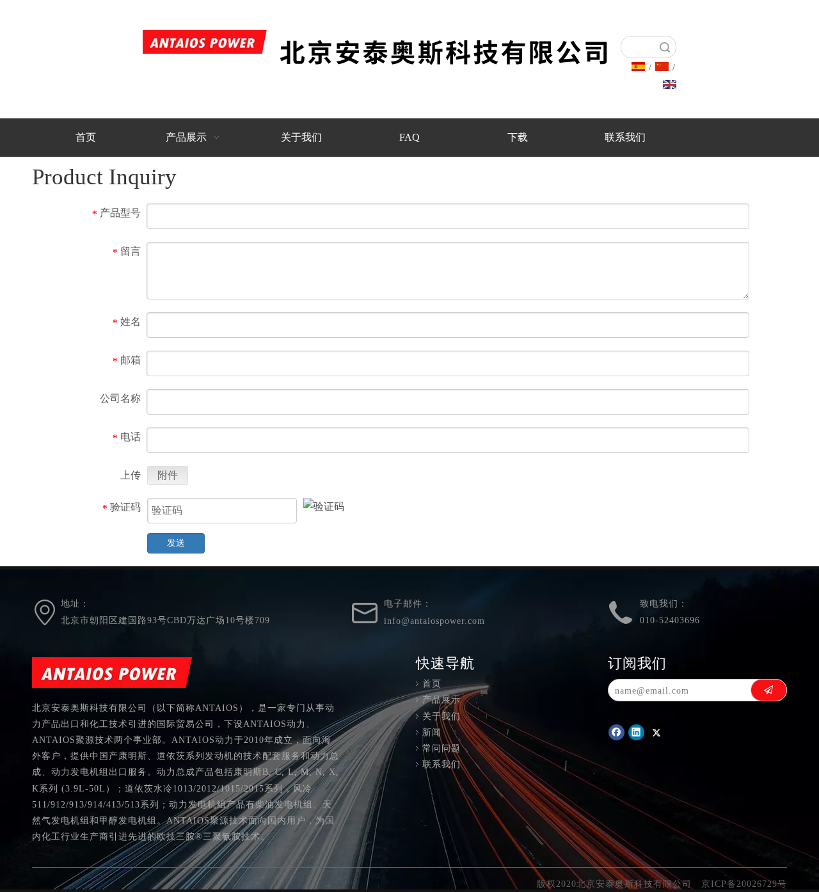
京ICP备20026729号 (744, 884)
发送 (176, 543)
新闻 (431, 732)
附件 (167, 475)
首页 (431, 684)
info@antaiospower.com (434, 621)
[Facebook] (616, 732)
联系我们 (441, 764)
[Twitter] (656, 732)
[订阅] (769, 690)
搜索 (665, 47)
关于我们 (441, 716)
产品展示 (441, 700)
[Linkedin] (636, 732)
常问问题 (441, 748)
